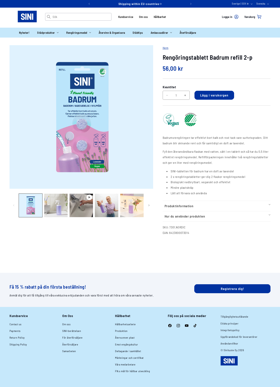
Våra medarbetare (125, 364)
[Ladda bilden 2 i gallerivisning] (56, 205)
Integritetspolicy (230, 330)
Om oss (143, 16)
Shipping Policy (18, 344)
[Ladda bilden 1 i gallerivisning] (30, 205)
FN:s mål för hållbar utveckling (132, 371)
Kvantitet (169, 87)
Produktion (121, 330)
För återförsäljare (72, 337)
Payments (15, 330)
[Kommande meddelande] (191, 3)
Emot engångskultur (126, 344)
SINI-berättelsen (71, 330)
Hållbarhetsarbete (125, 324)
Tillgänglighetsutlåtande (234, 316)
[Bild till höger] (149, 205)
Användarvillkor (229, 343)
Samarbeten (69, 351)
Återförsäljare (70, 344)
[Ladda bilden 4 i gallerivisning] (132, 205)
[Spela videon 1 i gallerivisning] (81, 205)
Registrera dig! (232, 289)
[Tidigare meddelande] (89, 3)
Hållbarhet (160, 16)
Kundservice (126, 16)
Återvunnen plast (125, 337)
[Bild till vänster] (14, 205)
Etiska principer (230, 323)
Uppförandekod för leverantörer (239, 336)
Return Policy (17, 337)
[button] (48, 32)
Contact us (16, 324)
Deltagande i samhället (128, 351)
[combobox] (82, 16)
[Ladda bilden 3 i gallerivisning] (106, 205)
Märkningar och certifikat (129, 357)
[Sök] (49, 17)
